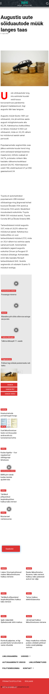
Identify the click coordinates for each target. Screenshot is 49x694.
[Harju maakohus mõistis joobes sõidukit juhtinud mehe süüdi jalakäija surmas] (37, 631)
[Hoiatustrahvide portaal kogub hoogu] (9, 405)
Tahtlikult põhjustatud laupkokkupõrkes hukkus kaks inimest (11, 599)
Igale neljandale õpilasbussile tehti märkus (11, 621)
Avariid (4, 313)
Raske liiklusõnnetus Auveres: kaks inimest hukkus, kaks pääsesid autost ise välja (35, 575)
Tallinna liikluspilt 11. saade (11, 341)
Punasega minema (8, 295)
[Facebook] (3, 44)
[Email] (14, 44)
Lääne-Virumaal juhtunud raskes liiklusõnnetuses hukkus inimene (11, 574)
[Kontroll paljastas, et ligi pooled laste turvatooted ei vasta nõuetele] (12, 631)
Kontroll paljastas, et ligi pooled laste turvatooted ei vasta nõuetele (12, 642)
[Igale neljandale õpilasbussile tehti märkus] (12, 611)
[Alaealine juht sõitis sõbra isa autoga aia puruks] (16, 305)
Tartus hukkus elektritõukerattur (33, 598)
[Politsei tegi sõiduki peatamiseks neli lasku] (16, 352)
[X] (8, 44)
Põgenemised (6, 359)
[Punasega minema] (16, 283)
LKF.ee (3, 426)
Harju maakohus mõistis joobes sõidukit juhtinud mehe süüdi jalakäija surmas (36, 643)
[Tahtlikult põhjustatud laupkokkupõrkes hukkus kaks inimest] (9, 487)
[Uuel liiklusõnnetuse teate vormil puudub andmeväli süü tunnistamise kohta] (9, 423)
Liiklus (3, 449)
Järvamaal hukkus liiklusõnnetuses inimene (36, 621)
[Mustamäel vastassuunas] (9, 509)
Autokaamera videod (8, 291)
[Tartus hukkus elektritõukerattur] (37, 588)
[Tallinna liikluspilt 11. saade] (16, 330)
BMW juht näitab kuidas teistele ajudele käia (7, 477)
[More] (20, 44)
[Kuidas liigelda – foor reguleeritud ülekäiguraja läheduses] (9, 445)
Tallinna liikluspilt (8, 337)
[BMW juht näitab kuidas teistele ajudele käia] (9, 467)
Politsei (3, 409)
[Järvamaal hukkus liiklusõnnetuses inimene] (37, 611)
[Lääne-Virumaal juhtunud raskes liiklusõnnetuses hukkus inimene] (12, 563)
